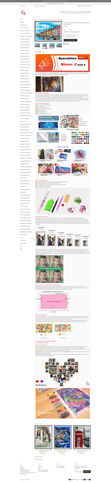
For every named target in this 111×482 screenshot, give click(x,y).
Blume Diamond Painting (25, 30)
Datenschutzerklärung (24, 471)
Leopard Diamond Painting (25, 64)
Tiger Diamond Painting (24, 50)
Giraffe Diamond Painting (25, 95)
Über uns (22, 467)
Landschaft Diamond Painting (25, 135)
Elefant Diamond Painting (25, 56)
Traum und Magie (23, 206)
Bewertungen (22, 240)
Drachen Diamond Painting (25, 217)
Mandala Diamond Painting (25, 169)
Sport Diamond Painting (24, 183)
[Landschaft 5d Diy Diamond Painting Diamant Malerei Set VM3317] (82, 437)
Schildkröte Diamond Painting (25, 115)
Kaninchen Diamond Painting (25, 101)
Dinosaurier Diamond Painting (25, 220)
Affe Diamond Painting (24, 78)
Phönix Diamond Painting (25, 209)
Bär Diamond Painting (24, 75)
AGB (39, 468)
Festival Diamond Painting (25, 229)
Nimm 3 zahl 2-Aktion (24, 27)
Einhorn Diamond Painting (25, 212)
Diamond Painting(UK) (60, 466)
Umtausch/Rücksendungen (43, 471)
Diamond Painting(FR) (60, 467)
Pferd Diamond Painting (24, 61)
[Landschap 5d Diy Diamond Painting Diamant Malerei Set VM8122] (62, 437)
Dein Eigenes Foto (23, 24)
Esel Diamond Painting (24, 98)
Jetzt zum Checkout (70, 40)
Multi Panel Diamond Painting (25, 223)
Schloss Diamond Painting (25, 214)
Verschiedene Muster (24, 163)
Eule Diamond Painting (24, 129)
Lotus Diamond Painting (24, 39)
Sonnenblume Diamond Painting (26, 36)
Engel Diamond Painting (24, 197)
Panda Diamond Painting (25, 73)
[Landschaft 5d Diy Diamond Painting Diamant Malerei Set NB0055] (43, 437)
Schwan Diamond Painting (25, 90)
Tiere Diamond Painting (24, 118)
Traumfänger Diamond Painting (26, 166)
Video (21, 246)
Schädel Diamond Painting (25, 172)
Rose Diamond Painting (24, 33)
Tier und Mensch (23, 192)
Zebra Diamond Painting (24, 107)
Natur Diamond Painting (24, 138)
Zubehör (21, 237)
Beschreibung (38, 51)
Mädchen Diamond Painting (25, 195)
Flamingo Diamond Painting (25, 84)
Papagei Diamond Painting (25, 124)
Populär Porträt (23, 186)
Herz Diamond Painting (24, 175)
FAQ (43, 51)
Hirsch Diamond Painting (25, 104)
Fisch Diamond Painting (24, 87)
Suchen (39, 467)
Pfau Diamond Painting (24, 70)
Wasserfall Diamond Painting (25, 149)
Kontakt (21, 466)
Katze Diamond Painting (24, 44)
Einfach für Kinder (23, 234)
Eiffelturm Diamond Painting (25, 155)
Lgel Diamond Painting (24, 81)
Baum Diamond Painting (24, 144)
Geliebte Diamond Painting (25, 200)
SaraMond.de (28, 479)
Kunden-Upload (23, 243)
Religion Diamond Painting (25, 226)
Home (21, 19)
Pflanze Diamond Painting (25, 41)
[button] (41, 452)
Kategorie (22, 22)
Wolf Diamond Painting (24, 67)
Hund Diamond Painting (24, 47)
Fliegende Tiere (23, 121)
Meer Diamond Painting (24, 141)
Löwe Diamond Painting (24, 58)
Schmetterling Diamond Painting (26, 132)
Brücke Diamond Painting (25, 152)
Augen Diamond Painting (25, 189)
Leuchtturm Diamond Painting (25, 158)
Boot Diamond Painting (24, 146)
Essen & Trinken (23, 178)
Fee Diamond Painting (24, 203)
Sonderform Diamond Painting (26, 231)
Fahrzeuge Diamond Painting (25, 161)
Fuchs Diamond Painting (24, 53)
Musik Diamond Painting (24, 180)
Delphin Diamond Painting (25, 112)
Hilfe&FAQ (40, 466)
